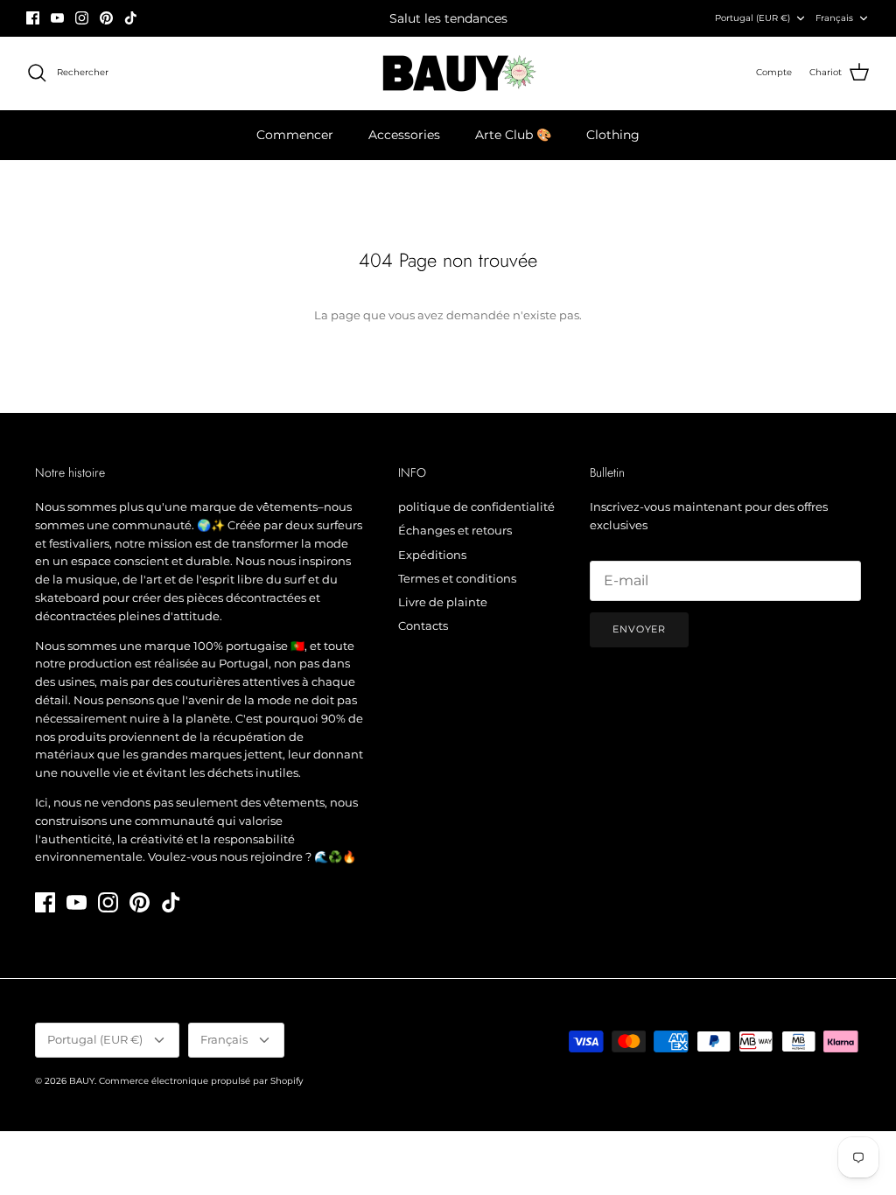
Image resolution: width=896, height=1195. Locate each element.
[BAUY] (448, 73)
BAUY (81, 1081)
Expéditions (432, 555)
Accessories (404, 135)
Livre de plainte (442, 602)
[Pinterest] (106, 17)
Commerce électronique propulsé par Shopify (201, 1081)
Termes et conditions (457, 578)
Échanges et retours (455, 530)
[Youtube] (57, 17)
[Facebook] (32, 17)
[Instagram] (81, 17)
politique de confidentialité (476, 507)
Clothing (613, 135)
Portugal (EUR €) (752, 18)
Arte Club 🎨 (513, 135)
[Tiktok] (130, 17)
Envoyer (639, 629)
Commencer (294, 135)
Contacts (423, 625)
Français (834, 18)
